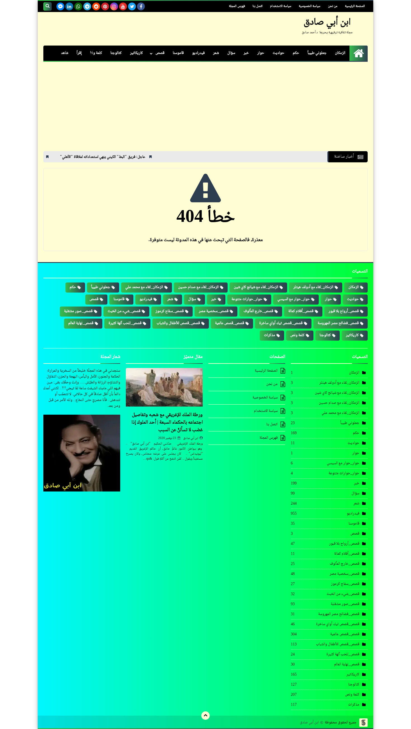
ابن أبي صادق (190, 438)
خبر (246, 53)
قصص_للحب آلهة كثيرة (124, 323)
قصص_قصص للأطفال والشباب (178, 323)
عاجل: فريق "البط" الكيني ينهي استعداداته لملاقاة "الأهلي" (130, 157)
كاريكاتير (136, 53)
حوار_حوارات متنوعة (247, 299)
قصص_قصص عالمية (229, 323)
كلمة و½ (96, 53)
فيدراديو (198, 53)
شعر (216, 53)
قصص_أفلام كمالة (300, 311)
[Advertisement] (205, 109)
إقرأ (79, 53)
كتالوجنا (116, 53)
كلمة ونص (297, 335)
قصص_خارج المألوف (258, 311)
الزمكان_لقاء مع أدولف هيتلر (313, 287)
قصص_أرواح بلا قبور (344, 311)
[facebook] (141, 6)
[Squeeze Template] (363, 722)
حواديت (278, 53)
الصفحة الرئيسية (355, 6)
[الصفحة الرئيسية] (358, 53)
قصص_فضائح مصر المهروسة (338, 323)
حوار (260, 53)
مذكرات (269, 335)
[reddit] (96, 6)
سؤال (231, 53)
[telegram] (87, 6)
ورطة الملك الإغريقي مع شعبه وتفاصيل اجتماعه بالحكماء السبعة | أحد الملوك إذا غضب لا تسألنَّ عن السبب (167, 422)
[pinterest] (105, 6)
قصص (159, 53)
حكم (296, 53)
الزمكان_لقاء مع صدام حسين (198, 287)
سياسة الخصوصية (309, 6)
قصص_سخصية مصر (213, 311)
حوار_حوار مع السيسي (293, 299)
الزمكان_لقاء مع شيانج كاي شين (256, 287)
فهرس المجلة (237, 6)
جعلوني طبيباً (317, 53)
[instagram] (114, 6)
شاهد (64, 53)
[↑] (205, 715)
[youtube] (123, 6)
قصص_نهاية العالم (80, 323)
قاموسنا (178, 53)
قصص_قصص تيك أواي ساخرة (281, 323)
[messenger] (60, 6)
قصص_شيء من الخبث (124, 311)
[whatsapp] (78, 6)
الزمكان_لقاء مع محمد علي (144, 287)
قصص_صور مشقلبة (78, 311)
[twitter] (132, 6)
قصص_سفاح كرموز (169, 311)
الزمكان (340, 53)
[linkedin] (69, 6)
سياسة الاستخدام (280, 6)
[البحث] (47, 6)
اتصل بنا (257, 6)
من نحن (332, 6)
